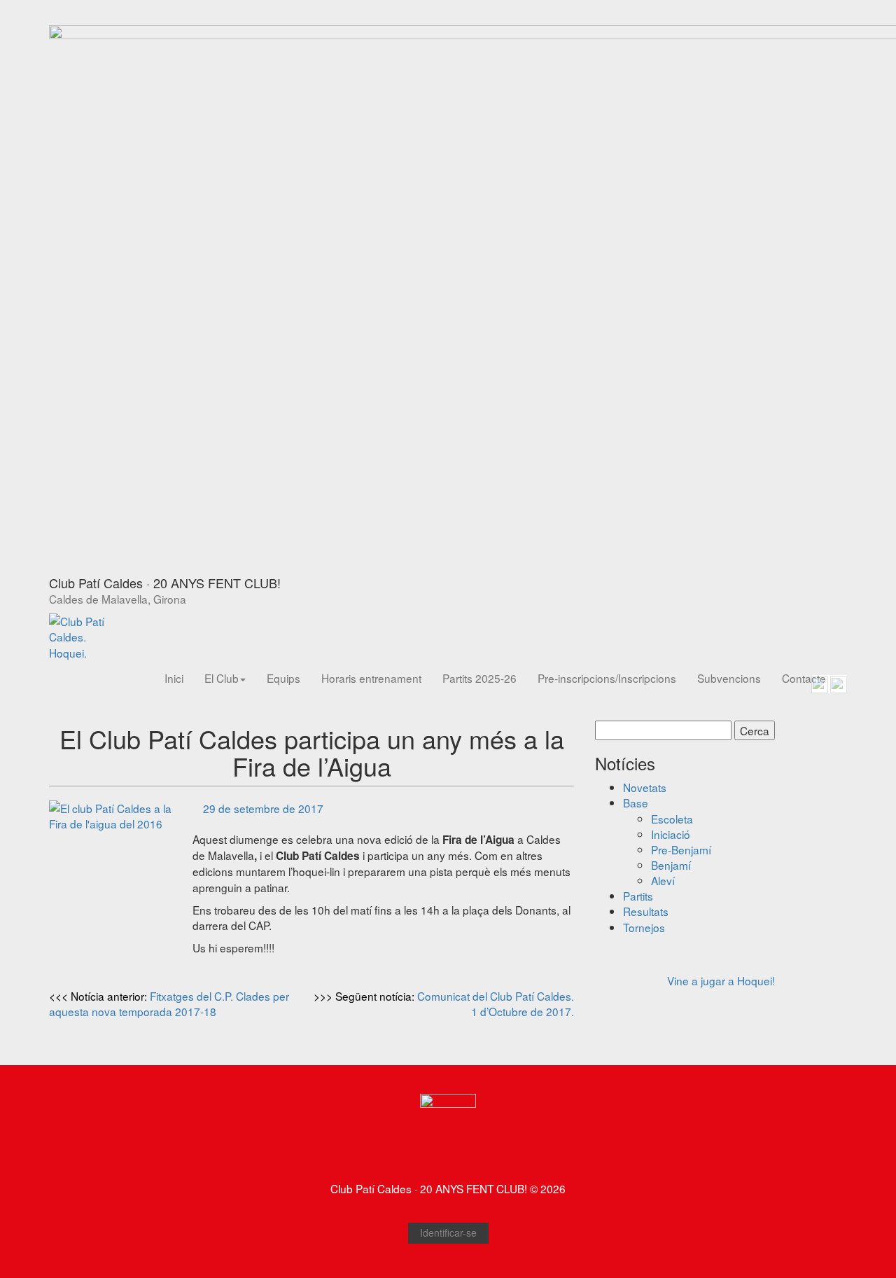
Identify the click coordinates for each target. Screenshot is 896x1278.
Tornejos (644, 927)
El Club (221, 678)
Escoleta (672, 818)
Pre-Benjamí (681, 849)
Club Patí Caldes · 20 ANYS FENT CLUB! (165, 583)
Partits (638, 895)
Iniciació (670, 834)
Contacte (804, 678)
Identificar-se (448, 1232)
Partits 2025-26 (479, 678)
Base (635, 802)
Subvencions (729, 678)
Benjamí (671, 865)
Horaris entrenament (371, 678)
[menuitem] (174, 677)
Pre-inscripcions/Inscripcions (607, 678)
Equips (283, 678)
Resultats (645, 911)
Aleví (663, 880)
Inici (173, 678)
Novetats (644, 787)
